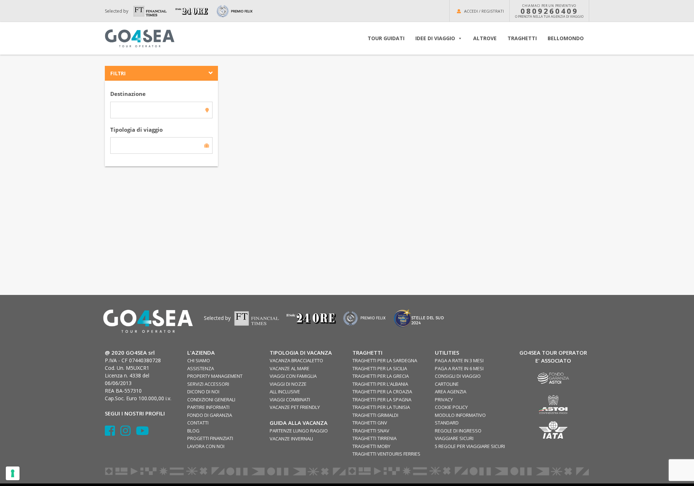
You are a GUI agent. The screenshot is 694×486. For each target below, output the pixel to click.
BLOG (193, 430)
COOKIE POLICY (451, 407)
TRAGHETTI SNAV (370, 430)
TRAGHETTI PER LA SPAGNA (381, 399)
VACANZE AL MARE (289, 368)
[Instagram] (128, 433)
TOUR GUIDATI (386, 38)
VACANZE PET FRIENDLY (295, 407)
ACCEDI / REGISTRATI (484, 11)
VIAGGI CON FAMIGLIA (293, 376)
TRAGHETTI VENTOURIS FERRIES (386, 454)
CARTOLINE (447, 384)
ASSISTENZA (200, 368)
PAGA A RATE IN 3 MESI (459, 360)
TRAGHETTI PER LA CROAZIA (382, 391)
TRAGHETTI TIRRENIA (374, 438)
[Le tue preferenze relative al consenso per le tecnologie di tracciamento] (13, 473)
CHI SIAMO (198, 360)
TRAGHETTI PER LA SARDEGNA (384, 360)
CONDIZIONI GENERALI (211, 399)
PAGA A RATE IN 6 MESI (459, 368)
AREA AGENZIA (450, 391)
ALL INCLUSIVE (285, 391)
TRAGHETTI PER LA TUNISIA (381, 407)
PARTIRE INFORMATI (208, 407)
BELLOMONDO (566, 38)
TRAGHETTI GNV (369, 422)
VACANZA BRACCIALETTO (296, 360)
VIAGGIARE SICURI (454, 438)
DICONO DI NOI (203, 391)
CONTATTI (198, 422)
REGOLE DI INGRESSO (458, 430)
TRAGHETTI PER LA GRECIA (380, 376)
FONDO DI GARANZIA (209, 415)
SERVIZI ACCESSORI (208, 384)
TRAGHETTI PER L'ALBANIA (380, 384)
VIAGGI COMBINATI (290, 399)
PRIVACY (444, 399)
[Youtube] (142, 433)
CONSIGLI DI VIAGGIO (458, 376)
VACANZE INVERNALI (291, 438)
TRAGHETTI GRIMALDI (375, 415)
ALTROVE (485, 38)
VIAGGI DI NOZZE (288, 384)
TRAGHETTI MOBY (371, 446)
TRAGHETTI (522, 38)
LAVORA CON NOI (205, 446)
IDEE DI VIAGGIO (435, 38)
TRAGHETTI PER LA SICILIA (379, 368)
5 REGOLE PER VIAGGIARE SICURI (470, 446)
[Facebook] (112, 433)
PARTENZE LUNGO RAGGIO (299, 430)
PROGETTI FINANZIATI (210, 438)
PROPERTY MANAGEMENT (215, 376)
